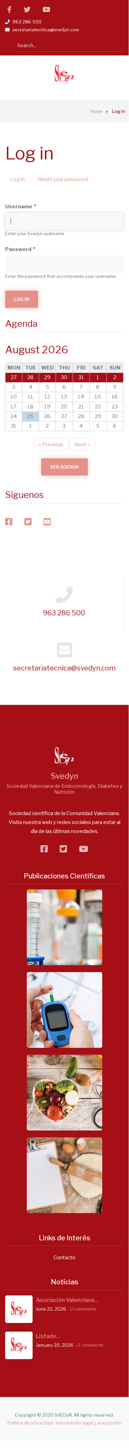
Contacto (64, 1257)
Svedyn (64, 776)
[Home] (64, 74)
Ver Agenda (64, 467)
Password (18, 249)
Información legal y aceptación (88, 1423)
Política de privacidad (30, 1423)
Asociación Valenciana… (67, 1300)
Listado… (48, 1336)
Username (18, 207)
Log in (20, 180)
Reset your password (63, 179)
